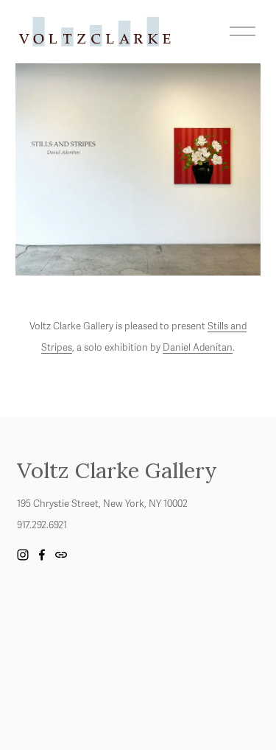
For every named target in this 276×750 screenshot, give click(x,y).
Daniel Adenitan (198, 348)
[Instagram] (23, 555)
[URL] (61, 555)
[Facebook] (42, 555)
